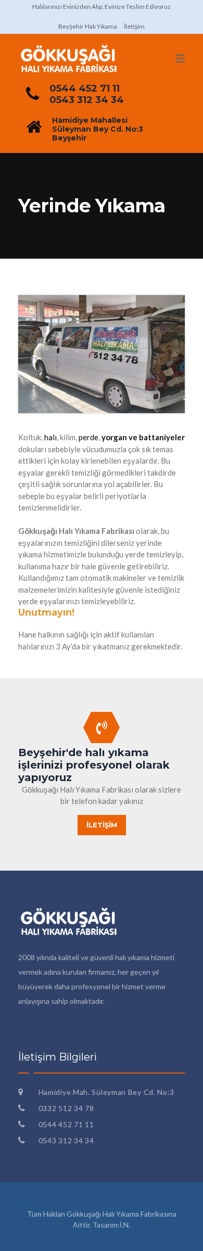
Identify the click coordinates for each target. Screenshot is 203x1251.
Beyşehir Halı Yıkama (87, 26)
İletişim (134, 26)
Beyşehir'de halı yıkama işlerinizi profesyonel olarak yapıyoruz (94, 765)
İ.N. (125, 1224)
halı (50, 437)
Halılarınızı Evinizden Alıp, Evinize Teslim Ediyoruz (101, 6)
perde (88, 437)
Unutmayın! (46, 612)
